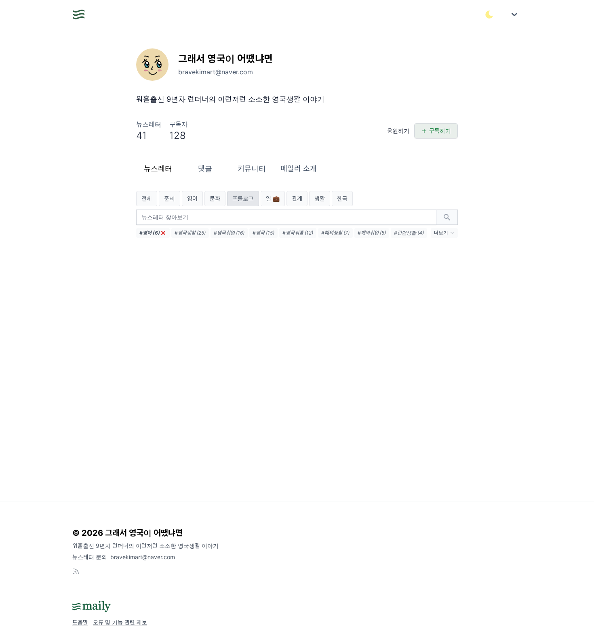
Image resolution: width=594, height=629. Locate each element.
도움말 (80, 622)
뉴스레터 (158, 168)
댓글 (205, 168)
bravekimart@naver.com (142, 557)
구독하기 (440, 130)
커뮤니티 (252, 168)
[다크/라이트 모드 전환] (489, 14)
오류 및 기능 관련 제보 (120, 622)
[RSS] (76, 571)
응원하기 (398, 130)
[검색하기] (447, 217)
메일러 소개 (298, 168)
